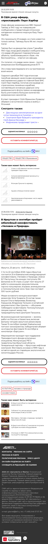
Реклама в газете (10, 455)
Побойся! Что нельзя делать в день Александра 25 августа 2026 (24, 411)
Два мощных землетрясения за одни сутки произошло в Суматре (22, 114)
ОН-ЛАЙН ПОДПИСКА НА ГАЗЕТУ (16, 462)
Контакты (7, 452)
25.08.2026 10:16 (7, 212)
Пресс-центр (33, 458)
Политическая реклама (14, 458)
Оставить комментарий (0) (24, 140)
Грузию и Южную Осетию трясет (23, 191)
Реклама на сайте (23, 452)
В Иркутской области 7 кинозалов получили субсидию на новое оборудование (27, 426)
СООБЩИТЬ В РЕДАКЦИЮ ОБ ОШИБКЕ (19, 465)
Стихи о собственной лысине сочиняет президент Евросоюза (25, 169)
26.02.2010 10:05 (7, 10)
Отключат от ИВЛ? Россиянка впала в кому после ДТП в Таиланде (27, 434)
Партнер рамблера (21, 532)
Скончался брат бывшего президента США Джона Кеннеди (23, 118)
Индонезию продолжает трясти (21, 122)
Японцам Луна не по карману (22, 183)
